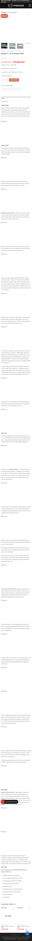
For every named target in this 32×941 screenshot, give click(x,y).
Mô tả (2, 98)
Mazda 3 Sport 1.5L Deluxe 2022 (7, 927)
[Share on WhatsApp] (2, 89)
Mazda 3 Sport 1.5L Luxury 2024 (23, 927)
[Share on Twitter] (8, 89)
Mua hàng (14, 80)
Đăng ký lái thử (16, 934)
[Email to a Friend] (11, 89)
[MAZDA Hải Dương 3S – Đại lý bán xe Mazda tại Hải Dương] (16, 5)
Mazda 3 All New (19, 51)
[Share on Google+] (16, 89)
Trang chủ (4, 51)
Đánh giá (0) (4, 101)
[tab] (16, 98)
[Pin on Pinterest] (14, 89)
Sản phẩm (11, 51)
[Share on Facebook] (5, 89)
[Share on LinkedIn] (19, 89)
